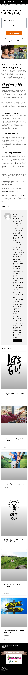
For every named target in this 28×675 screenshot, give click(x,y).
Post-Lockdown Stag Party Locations (14, 394)
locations (10, 199)
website (22, 195)
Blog (5, 4)
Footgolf (11, 167)
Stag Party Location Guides (12, 4)
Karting (3, 160)
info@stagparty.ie (5, 191)
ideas (14, 199)
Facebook (14, 197)
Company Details (4, 669)
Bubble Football (11, 160)
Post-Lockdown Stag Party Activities (14, 439)
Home (2, 4)
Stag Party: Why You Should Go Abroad (14, 631)
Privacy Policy (4, 667)
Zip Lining (13, 163)
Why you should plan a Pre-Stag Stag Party (14, 540)
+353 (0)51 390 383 (4, 647)
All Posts (18, 340)
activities (5, 199)
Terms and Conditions (5, 671)
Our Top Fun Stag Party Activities (12, 585)
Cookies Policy (4, 668)
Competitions (4, 670)
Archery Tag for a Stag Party (14, 484)
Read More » (6, 398)
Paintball (21, 159)
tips (19, 199)
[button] (24, 20)
